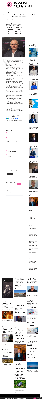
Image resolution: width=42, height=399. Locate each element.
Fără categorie (6, 347)
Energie (30, 12)
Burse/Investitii (24, 12)
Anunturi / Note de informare (22, 16)
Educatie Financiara (34, 14)
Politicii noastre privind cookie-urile (24, 398)
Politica (11, 12)
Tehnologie (34, 12)
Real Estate (18, 14)
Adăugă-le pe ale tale (19, 151)
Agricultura (14, 14)
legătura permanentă (20, 120)
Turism (24, 14)
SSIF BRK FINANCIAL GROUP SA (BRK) (11, 196)
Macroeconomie (15, 12)
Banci (27, 12)
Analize (11, 14)
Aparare (21, 14)
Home (5, 12)
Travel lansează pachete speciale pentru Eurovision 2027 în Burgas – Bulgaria (33, 258)
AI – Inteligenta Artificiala (6, 14)
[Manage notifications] (40, 397)
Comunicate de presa (28, 14)
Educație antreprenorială (15, 16)
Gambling (18, 366)
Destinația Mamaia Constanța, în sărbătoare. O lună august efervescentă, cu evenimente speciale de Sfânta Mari (33, 263)
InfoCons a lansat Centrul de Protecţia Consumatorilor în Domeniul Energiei (32, 253)
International (19, 12)
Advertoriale (6, 299)
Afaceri (8, 12)
